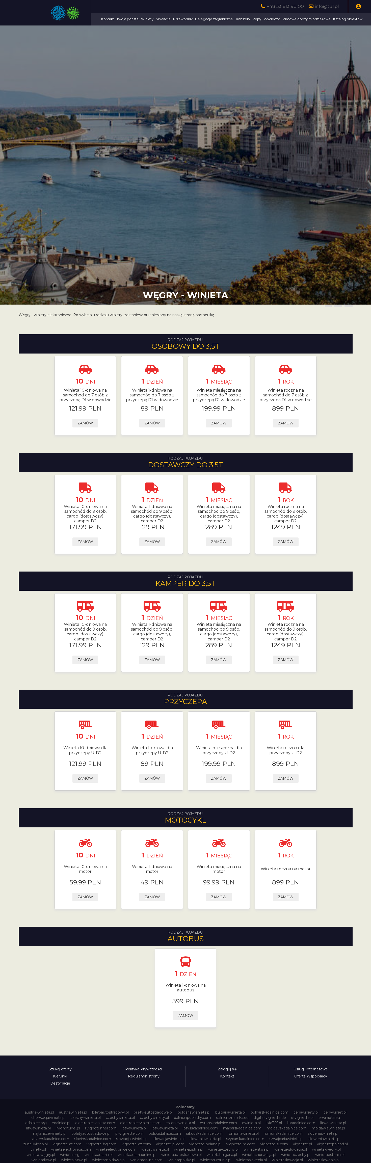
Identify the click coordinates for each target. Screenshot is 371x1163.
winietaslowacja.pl (287, 1160)
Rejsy (257, 19)
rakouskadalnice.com (204, 1133)
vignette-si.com (274, 1144)
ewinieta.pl (251, 1123)
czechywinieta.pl (120, 1117)
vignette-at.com (67, 1144)
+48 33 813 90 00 (285, 6)
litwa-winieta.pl (333, 1123)
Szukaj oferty (60, 1069)
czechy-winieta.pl (85, 1117)
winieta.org (70, 1154)
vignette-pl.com (170, 1144)
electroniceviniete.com (140, 1123)
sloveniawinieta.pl (323, 1133)
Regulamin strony (144, 1076)
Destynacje (60, 1083)
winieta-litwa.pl (256, 1149)
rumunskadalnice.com (283, 1133)
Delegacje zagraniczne (214, 19)
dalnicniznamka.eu (232, 1117)
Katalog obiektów (347, 19)
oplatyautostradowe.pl (90, 1133)
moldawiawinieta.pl (328, 1128)
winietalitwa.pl (44, 1160)
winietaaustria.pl (99, 1154)
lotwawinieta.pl (165, 1128)
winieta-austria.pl (188, 1149)
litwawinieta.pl (38, 1128)
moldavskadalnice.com (287, 1128)
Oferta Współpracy (310, 1076)
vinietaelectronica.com (71, 1149)
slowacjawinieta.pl (168, 1139)
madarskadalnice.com (242, 1128)
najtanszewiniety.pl (49, 1133)
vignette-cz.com (136, 1144)
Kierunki (60, 1076)
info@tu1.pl (327, 6)
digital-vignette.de (270, 1117)
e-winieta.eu (329, 1117)
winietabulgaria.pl (222, 1154)
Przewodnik (183, 19)
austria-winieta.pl (39, 1112)
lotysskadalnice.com (200, 1128)
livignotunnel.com (101, 1128)
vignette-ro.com (240, 1144)
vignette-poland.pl (205, 1144)
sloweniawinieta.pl (205, 1139)
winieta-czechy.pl (223, 1149)
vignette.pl (302, 1144)
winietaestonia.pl (329, 1154)
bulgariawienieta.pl (194, 1112)
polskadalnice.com (165, 1133)
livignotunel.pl (68, 1128)
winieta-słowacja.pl (290, 1149)
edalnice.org (36, 1123)
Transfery (242, 19)
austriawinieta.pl (73, 1112)
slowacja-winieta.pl (132, 1139)
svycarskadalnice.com (245, 1139)
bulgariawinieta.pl (230, 1112)
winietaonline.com (146, 1160)
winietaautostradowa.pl (181, 1154)
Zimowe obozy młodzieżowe (307, 19)
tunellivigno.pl (35, 1144)
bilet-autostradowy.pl (110, 1112)
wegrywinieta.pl (155, 1149)
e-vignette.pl (302, 1117)
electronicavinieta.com (95, 1123)
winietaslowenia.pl (323, 1160)
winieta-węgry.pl (40, 1154)
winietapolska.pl (181, 1160)
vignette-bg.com (102, 1144)
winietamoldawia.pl (108, 1160)
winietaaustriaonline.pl (137, 1154)
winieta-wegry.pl (326, 1149)
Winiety (147, 19)
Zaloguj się (227, 1069)
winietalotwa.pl (74, 1160)
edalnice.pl (61, 1123)
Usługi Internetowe (311, 1069)
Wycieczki (272, 19)
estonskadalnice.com (218, 1123)
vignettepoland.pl (332, 1144)
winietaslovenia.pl (251, 1160)
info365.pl (274, 1123)
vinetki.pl (38, 1149)
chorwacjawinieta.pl (48, 1117)
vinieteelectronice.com (116, 1149)
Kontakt (107, 19)
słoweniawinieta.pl (324, 1139)
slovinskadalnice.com (92, 1139)
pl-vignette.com (129, 1133)
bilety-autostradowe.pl (153, 1112)
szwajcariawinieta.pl (286, 1139)
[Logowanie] (358, 6)
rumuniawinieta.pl (243, 1133)
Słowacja (163, 19)
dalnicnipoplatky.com (192, 1117)
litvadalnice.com (301, 1123)
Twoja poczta (128, 19)
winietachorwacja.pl (259, 1154)
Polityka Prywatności (143, 1069)
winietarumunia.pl (215, 1160)
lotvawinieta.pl (134, 1128)
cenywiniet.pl (335, 1112)
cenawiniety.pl (306, 1112)
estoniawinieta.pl (180, 1123)
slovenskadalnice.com (50, 1139)
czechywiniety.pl (154, 1117)
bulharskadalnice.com (269, 1112)
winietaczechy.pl (295, 1154)
